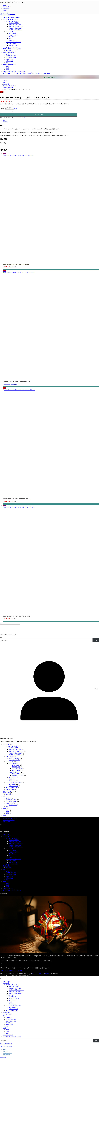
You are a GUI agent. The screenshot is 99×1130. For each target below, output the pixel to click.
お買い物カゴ (6, 8)
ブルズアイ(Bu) (10, 31)
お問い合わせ (4, 13)
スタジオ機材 (9, 61)
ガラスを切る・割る (11, 56)
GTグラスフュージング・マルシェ (12, 890)
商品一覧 (5, 1051)
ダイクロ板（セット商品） (16, 28)
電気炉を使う (9, 59)
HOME (4, 5)
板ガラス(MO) (12, 43)
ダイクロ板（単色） (14, 23)
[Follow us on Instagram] (3, 965)
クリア (15, 109)
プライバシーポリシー (8, 820)
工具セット (9, 54)
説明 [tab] (4, 120)
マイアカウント (7, 6)
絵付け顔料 (9, 50)
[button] (49, 1045)
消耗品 (4, 881)
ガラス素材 (6, 836)
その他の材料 (6, 866)
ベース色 (2, 107)
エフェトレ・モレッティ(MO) (13, 42)
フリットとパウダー (14, 35)
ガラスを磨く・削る (11, 57)
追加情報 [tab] (5, 122)
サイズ (2, 109)
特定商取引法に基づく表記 (10, 818)
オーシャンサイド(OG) (12, 47)
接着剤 (7, 69)
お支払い (5, 10)
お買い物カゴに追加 (38, 114)
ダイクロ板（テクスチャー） (16, 26)
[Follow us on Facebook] (3, 963)
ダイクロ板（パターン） (15, 24)
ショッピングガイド (8, 888)
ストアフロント (7, 835)
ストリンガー (12, 37)
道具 (4, 869)
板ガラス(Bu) (12, 33)
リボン (10, 38)
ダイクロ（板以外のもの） (16, 30)
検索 (1, 637)
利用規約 (47, 974)
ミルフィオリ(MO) (13, 45)
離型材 (7, 66)
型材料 (7, 68)
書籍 (7, 63)
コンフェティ (12, 40)
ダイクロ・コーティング (12, 21)
